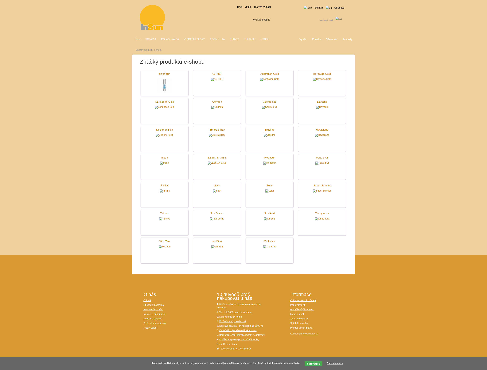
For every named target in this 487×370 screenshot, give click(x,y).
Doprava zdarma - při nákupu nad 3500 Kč (241, 326)
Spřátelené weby (299, 323)
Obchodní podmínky (153, 305)
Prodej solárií (150, 327)
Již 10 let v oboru (228, 344)
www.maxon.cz (310, 333)
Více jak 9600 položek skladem (235, 312)
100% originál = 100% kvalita (236, 348)
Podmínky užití (297, 305)
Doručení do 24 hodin (230, 316)
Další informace (335, 363)
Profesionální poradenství (232, 321)
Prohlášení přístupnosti (302, 309)
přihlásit (319, 7)
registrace (339, 7)
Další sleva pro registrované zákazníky (239, 339)
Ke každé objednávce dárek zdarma (238, 330)
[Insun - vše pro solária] (152, 17)
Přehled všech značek (301, 327)
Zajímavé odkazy (299, 318)
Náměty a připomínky (154, 314)
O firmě (147, 300)
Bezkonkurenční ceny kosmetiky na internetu (242, 335)
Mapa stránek (297, 314)
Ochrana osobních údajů (303, 300)
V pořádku (313, 363)
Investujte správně (152, 318)
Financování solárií (153, 309)
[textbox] (322, 20)
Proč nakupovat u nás (154, 323)
